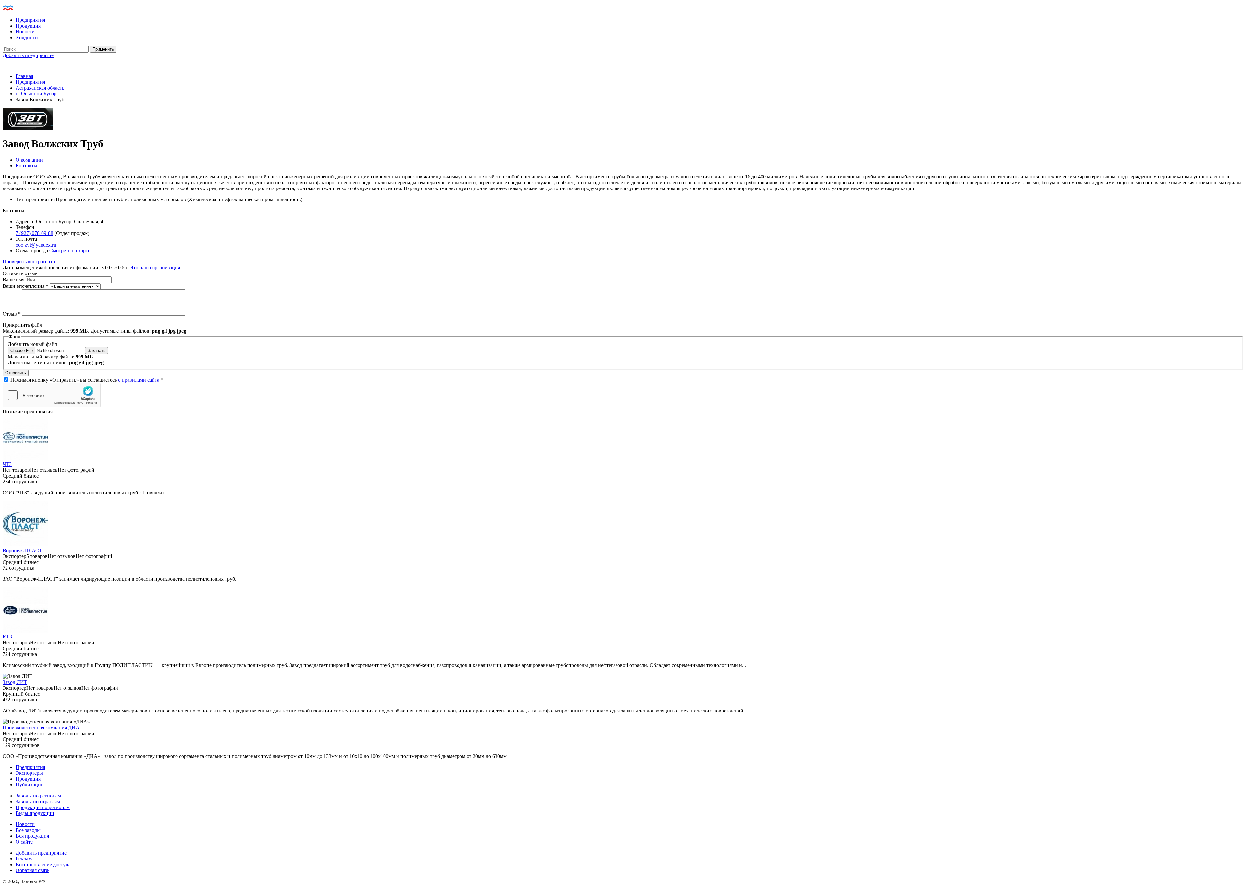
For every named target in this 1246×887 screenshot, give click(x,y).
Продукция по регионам (43, 807)
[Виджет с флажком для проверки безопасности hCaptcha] (52, 395)
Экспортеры (29, 773)
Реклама (25, 858)
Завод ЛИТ (15, 682)
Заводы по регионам (38, 795)
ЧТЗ (7, 464)
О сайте (24, 841)
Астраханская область (40, 88)
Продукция (28, 26)
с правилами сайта (138, 380)
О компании (29, 160)
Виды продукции (35, 813)
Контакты (26, 165)
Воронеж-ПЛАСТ (22, 550)
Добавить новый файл (32, 344)
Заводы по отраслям (38, 801)
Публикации (30, 784)
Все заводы (28, 830)
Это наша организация (155, 267)
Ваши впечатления (25, 286)
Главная (24, 76)
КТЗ (7, 636)
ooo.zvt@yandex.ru (36, 245)
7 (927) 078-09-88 (34, 233)
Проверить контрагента (29, 261)
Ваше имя (14, 279)
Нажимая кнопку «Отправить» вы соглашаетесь (86, 380)
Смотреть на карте (69, 250)
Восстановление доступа (43, 864)
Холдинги (27, 37)
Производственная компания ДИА (41, 727)
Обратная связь (32, 870)
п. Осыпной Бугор (36, 93)
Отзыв (12, 314)
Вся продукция (32, 836)
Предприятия (30, 20)
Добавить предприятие (28, 55)
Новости (25, 31)
